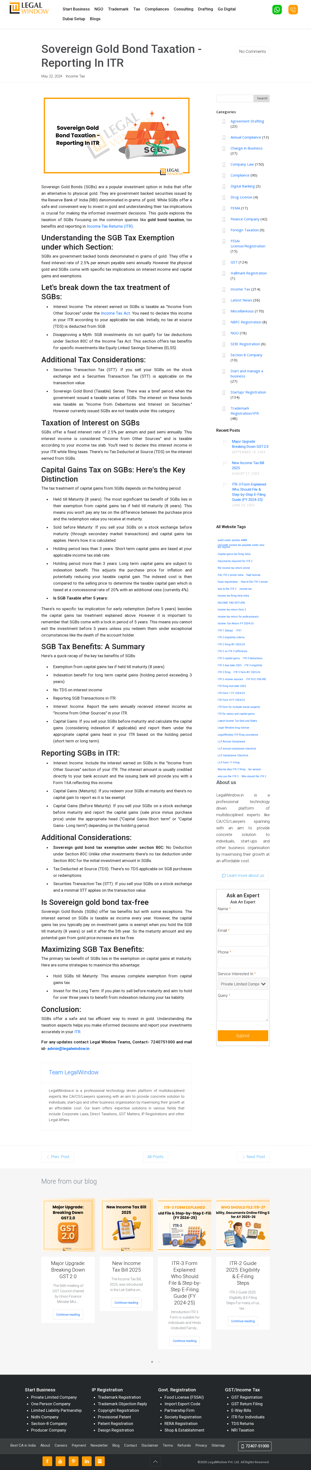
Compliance (240, 175)
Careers (61, 1445)
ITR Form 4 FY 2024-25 (231, 700)
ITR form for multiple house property (239, 707)
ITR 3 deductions (252, 658)
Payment (79, 1445)
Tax (136, 9)
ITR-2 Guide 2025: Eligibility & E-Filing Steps (243, 1273)
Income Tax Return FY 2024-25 (235, 623)
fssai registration (228, 582)
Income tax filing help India (233, 595)
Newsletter (99, 1445)
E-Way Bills (241, 1410)
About (45, 1445)
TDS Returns (242, 1423)
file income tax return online (234, 568)
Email (224, 930)
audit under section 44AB (232, 540)
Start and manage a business (247, 373)
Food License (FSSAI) (184, 1397)
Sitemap (218, 1445)
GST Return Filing (247, 1403)
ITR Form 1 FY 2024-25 (231, 693)
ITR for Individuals (248, 1416)
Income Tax (75, 76)
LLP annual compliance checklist (237, 748)
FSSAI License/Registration (248, 243)
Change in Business (247, 148)
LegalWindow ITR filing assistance (238, 734)
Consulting (183, 9)
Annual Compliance (246, 137)
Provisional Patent (114, 1416)
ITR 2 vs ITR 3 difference (232, 651)
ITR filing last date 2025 (232, 686)
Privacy (201, 1445)
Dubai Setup (74, 18)
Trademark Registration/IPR (245, 411)
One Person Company (50, 1403)
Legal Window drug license (233, 727)
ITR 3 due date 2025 (230, 665)
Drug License (241, 197)
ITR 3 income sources (230, 679)
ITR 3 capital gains (229, 658)
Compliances (157, 9)
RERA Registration (181, 1423)
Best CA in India (23, 1445)
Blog (116, 1445)
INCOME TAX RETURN (231, 602)
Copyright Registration (118, 1410)
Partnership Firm (179, 1410)
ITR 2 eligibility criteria (231, 637)
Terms (168, 1445)
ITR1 (239, 630)
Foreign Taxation (245, 229)
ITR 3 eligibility (253, 665)
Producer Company (48, 1430)
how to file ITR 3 (227, 589)
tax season (254, 769)
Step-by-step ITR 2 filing (231, 769)
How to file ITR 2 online (254, 582)
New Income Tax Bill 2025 (248, 465)
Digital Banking (243, 186)
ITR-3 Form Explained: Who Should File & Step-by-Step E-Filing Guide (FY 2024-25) (249, 492)
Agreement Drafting (247, 121)
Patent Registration (115, 1423)
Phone (224, 952)
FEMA (235, 208)
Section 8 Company (246, 354)
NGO (99, 9)
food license (253, 575)
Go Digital (227, 9)
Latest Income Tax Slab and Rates (237, 721)
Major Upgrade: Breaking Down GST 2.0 (250, 444)
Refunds (184, 1445)
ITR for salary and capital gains (236, 713)
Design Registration (116, 1430)
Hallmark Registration (249, 273)
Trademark (118, 9)
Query (224, 995)
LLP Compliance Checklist (233, 755)
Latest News (241, 300)
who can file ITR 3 (228, 776)
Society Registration (182, 1416)
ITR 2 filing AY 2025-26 (231, 644)
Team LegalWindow (74, 1072)
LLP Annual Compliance (231, 741)
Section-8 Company (49, 1423)
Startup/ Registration (248, 392)
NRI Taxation (242, 1430)
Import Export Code (182, 1403)
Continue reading (68, 1314)
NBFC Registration (246, 321)
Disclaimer (150, 1445)
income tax (245, 589)
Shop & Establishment (184, 1430)
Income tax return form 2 (232, 609)
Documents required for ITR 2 (235, 561)
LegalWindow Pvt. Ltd (223, 1462)
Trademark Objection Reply (122, 1403)
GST (234, 262)
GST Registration (246, 1397)
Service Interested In (237, 974)
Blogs (95, 18)
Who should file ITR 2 (254, 776)
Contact (130, 1445)
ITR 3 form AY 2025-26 (246, 672)
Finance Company (245, 218)
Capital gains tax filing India (234, 554)
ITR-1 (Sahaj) (225, 630)
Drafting (205, 9)
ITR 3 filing (224, 672)
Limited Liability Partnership (56, 1410)
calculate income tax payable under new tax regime (241, 546)
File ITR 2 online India (230, 575)
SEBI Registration (245, 343)
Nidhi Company (45, 1416)
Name (224, 909)
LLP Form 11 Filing (229, 762)
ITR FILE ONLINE (256, 679)
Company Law (242, 164)
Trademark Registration (119, 1397)
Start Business (76, 9)
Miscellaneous (242, 311)
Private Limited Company (54, 1397)
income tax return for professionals (238, 616)
